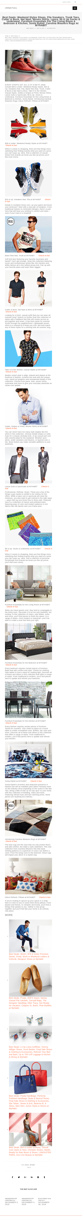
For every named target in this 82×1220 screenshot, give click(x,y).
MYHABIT (32, 1164)
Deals (27, 1164)
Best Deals (30, 28)
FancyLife (52, 28)
